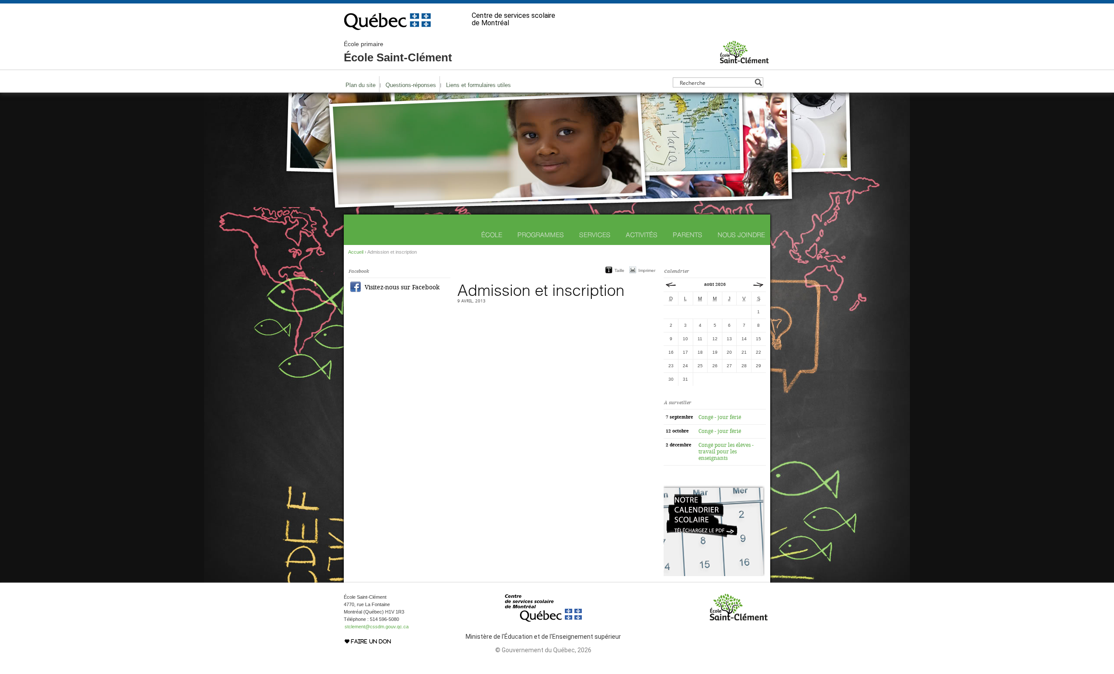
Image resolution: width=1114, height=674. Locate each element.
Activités (642, 235)
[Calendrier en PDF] (714, 574)
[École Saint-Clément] (744, 60)
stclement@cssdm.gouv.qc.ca (377, 626)
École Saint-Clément (398, 52)
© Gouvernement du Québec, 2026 (543, 650)
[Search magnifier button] (758, 82)
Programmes (540, 235)
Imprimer (646, 270)
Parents (687, 235)
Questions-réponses (411, 85)
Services (595, 235)
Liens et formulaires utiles (478, 85)
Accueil (355, 252)
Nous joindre (741, 235)
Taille (619, 270)
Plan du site (361, 85)
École (491, 235)
